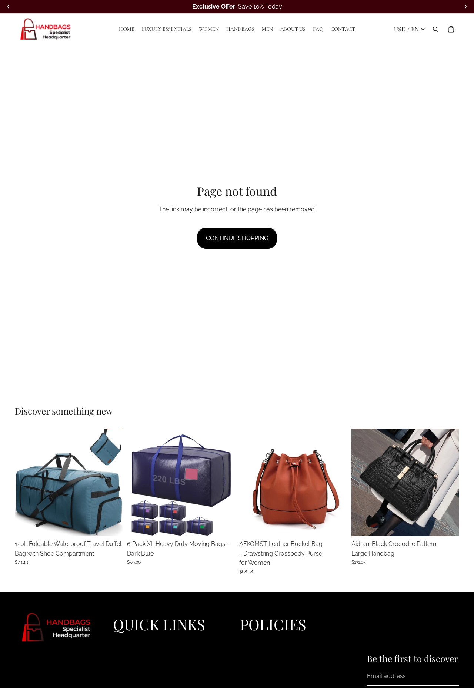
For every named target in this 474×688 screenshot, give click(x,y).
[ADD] (447, 524)
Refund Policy (257, 649)
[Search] (435, 29)
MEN (119, 675)
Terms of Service (260, 666)
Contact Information (264, 675)
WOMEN (123, 658)
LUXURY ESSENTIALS (140, 649)
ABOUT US (126, 683)
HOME (120, 641)
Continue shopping (237, 238)
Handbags (125, 666)
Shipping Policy (259, 658)
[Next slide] (111, 482)
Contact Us (253, 683)
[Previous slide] (26, 482)
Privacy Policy (257, 641)
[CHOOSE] (111, 524)
